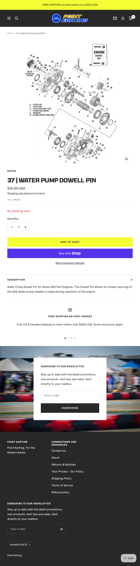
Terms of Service (62, 485)
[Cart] (131, 18)
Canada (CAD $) (18, 544)
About (55, 457)
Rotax (11, 171)
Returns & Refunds (64, 464)
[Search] (16, 18)
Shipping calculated (18, 193)
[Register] (61, 529)
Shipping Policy (61, 478)
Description (16, 279)
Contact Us (59, 450)
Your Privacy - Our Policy (68, 471)
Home (10, 33)
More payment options (70, 263)
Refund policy (60, 492)
